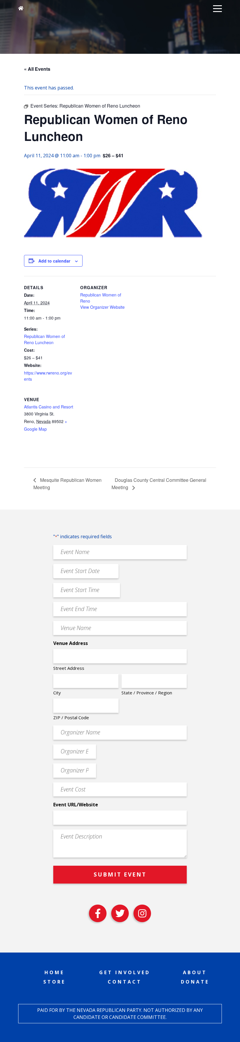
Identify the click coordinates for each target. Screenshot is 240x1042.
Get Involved (124, 972)
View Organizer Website (102, 307)
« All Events (37, 68)
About (195, 972)
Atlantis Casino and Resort (48, 407)
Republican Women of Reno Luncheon (44, 339)
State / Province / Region (146, 693)
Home (54, 972)
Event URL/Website (75, 804)
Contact (125, 982)
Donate (195, 982)
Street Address (68, 668)
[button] (217, 8)
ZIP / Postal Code (71, 717)
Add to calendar (54, 261)
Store (54, 982)
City (57, 693)
